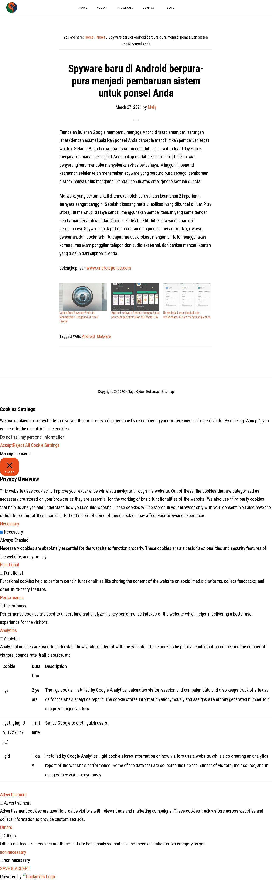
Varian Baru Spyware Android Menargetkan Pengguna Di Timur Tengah (79, 317)
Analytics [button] (8, 630)
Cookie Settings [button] (45, 445)
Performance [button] (12, 597)
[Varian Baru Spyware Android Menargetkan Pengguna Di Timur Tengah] (83, 297)
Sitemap (168, 391)
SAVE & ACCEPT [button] (15, 868)
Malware (104, 336)
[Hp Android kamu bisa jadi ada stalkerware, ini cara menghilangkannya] (187, 297)
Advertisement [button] (13, 794)
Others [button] (6, 827)
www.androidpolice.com (108, 268)
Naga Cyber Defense (11, 7)
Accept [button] (6, 445)
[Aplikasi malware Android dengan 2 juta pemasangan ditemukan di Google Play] (135, 297)
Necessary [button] (9, 523)
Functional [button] (9, 564)
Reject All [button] (21, 445)
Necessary (13, 532)
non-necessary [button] (13, 852)
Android (88, 336)
